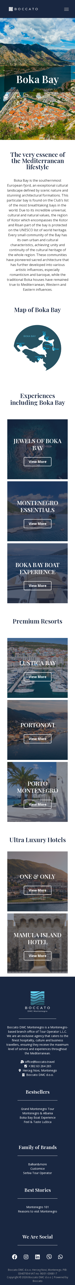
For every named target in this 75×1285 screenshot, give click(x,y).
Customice (37, 1169)
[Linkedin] (37, 1257)
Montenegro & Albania (37, 1113)
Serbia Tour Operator (37, 1173)
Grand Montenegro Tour (37, 1109)
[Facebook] (14, 1257)
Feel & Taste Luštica (37, 1122)
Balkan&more (37, 1164)
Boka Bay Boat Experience (38, 1117)
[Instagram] (26, 1257)
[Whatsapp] (60, 1257)
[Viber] (49, 1257)
